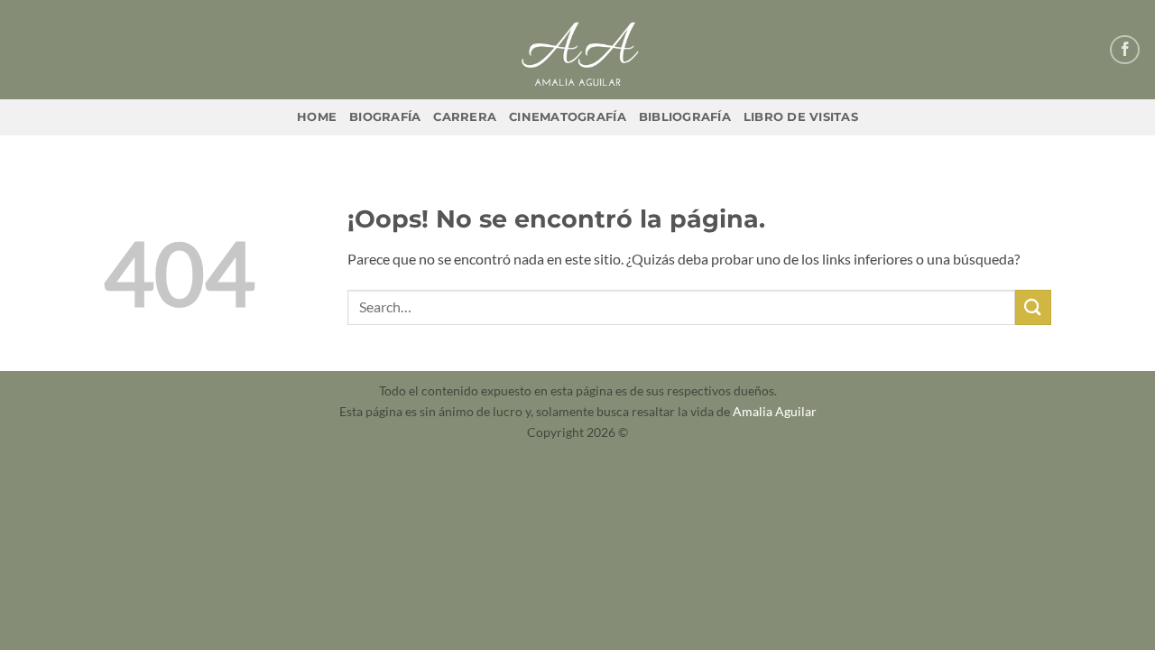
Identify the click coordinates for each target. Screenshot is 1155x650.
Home (317, 117)
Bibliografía (685, 117)
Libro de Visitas (801, 117)
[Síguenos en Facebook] (1125, 50)
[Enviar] (1033, 307)
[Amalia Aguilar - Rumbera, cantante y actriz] (577, 49)
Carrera (464, 117)
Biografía (384, 117)
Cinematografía (567, 117)
